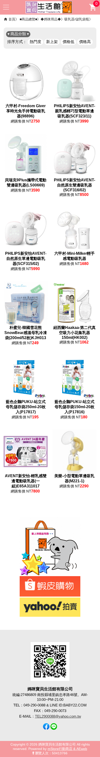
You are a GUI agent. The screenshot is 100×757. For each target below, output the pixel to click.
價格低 (68, 42)
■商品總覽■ (28, 19)
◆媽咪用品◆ (51, 19)
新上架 (52, 42)
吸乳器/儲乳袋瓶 (76, 19)
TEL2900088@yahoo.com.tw (58, 716)
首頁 (11, 19)
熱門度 (35, 42)
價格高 (85, 42)
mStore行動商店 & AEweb (67, 749)
